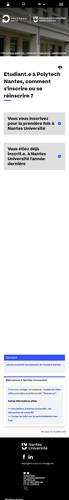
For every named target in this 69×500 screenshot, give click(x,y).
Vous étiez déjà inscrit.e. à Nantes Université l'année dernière (27, 156)
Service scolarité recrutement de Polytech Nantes (33, 364)
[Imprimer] (60, 67)
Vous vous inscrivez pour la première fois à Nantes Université (31, 123)
